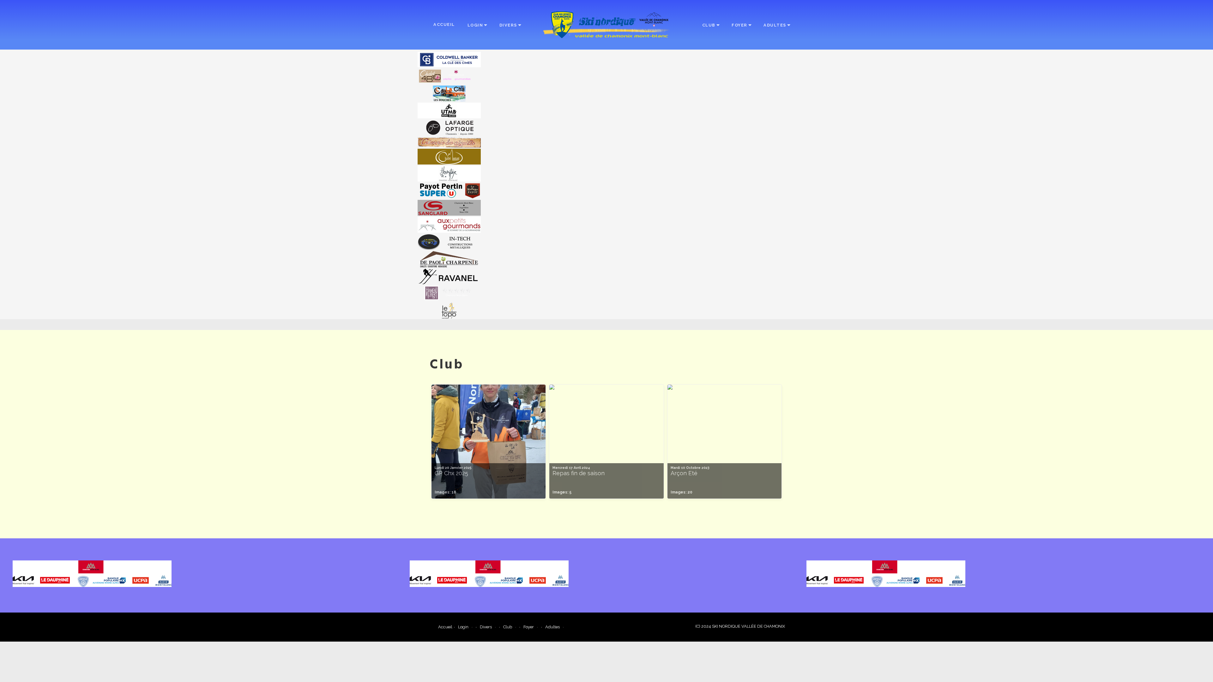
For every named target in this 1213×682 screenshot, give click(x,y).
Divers (508, 25)
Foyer (739, 25)
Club (708, 25)
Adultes (774, 25)
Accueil (444, 24)
